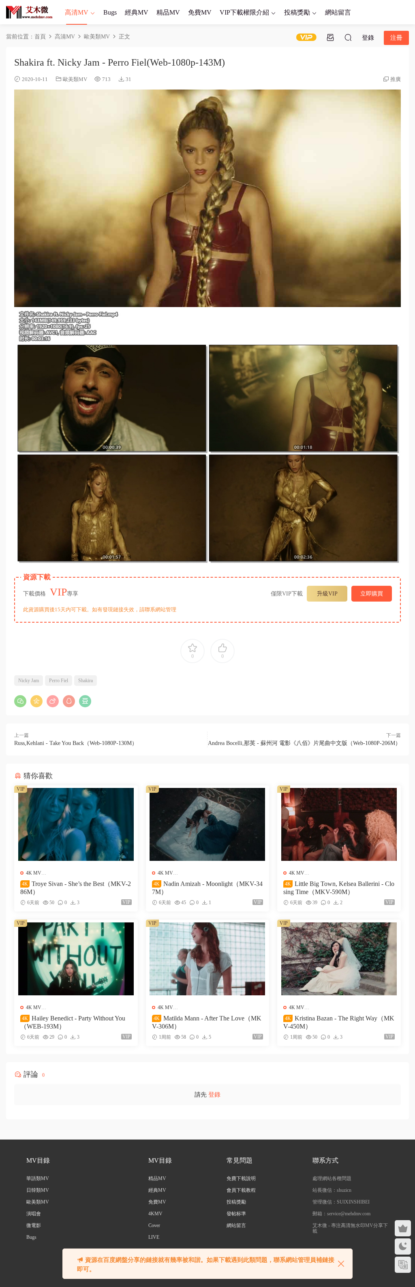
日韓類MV (37, 1190)
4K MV (33, 873)
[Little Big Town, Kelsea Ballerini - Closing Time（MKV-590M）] (339, 824)
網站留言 (338, 12)
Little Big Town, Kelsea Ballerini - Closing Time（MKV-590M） (338, 887)
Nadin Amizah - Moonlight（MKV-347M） (207, 887)
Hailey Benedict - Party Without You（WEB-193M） (72, 1022)
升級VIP (327, 594)
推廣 (395, 79)
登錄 (214, 1094)
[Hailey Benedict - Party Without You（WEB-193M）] (76, 958)
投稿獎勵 (297, 12)
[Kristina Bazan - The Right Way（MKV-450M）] (339, 958)
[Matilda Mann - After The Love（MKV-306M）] (208, 958)
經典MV (136, 12)
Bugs (110, 12)
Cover (154, 1225)
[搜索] (348, 37)
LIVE (153, 1237)
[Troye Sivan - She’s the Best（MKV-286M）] (76, 824)
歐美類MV (75, 79)
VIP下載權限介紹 (244, 12)
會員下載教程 (241, 1190)
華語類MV (37, 1178)
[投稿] (330, 37)
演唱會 (33, 1214)
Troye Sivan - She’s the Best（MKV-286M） (75, 887)
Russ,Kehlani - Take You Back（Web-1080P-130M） (75, 743)
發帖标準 (236, 1214)
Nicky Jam (28, 680)
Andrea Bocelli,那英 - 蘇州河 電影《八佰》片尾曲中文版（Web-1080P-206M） (304, 743)
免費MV (200, 12)
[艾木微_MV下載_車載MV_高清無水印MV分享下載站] (29, 12)
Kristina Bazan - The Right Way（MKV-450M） (338, 1022)
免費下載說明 (241, 1178)
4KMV (155, 1214)
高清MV (76, 12)
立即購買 (371, 594)
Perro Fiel (58, 680)
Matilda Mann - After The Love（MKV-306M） (206, 1022)
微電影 (33, 1225)
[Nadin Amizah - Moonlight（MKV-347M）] (208, 824)
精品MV (168, 12)
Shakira (85, 680)
